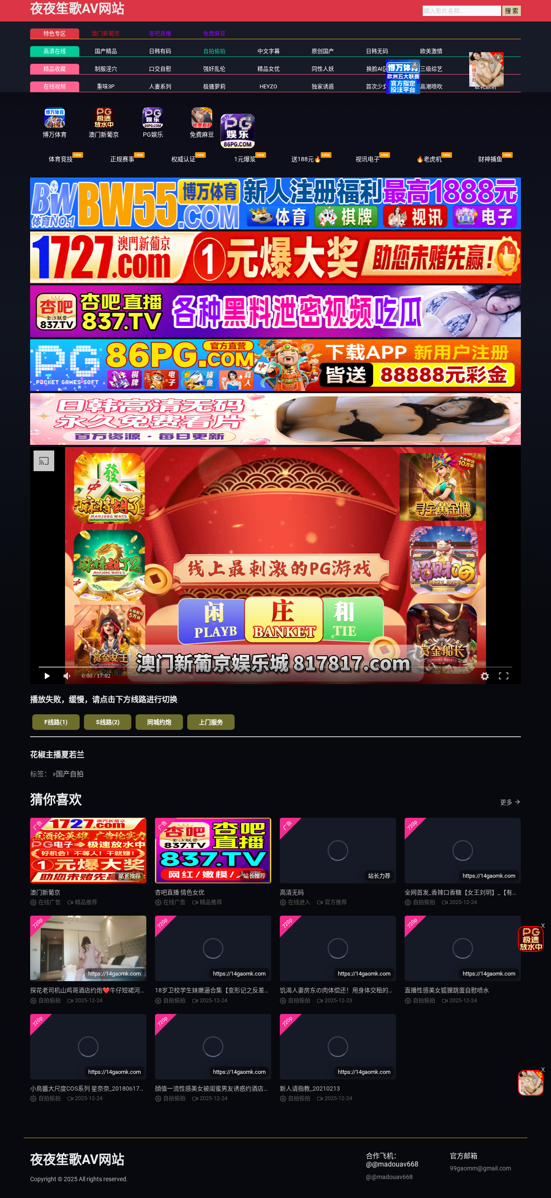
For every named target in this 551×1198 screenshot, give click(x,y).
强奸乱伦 (214, 69)
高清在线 (54, 51)
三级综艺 (431, 69)
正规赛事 (122, 159)
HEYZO (268, 86)
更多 (506, 802)
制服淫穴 (106, 69)
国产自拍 (70, 774)
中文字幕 (268, 51)
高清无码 (292, 892)
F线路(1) (56, 722)
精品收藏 (54, 69)
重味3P (106, 86)
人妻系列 (160, 86)
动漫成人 (485, 69)
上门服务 (211, 722)
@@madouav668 (389, 1176)
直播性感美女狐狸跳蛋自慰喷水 (447, 990)
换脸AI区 (377, 69)
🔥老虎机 (429, 159)
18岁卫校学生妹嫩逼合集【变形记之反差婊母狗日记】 (227, 990)
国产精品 (106, 51)
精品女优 (268, 69)
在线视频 (54, 86)
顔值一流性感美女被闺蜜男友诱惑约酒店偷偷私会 (221, 1088)
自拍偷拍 (214, 51)
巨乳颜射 (485, 86)
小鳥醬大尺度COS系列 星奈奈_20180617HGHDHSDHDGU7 (109, 1088)
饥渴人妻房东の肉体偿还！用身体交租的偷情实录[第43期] (357, 990)
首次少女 (377, 86)
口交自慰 (160, 69)
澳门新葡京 (45, 892)
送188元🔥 (306, 159)
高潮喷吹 (431, 86)
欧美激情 (431, 51)
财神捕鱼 (490, 159)
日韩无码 (377, 51)
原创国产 (323, 51)
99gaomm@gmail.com (480, 1168)
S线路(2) (108, 722)
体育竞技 (61, 159)
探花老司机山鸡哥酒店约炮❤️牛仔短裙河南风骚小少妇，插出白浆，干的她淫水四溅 (142, 990)
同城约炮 (159, 722)
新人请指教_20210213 (310, 1088)
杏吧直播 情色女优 (179, 892)
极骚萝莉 (214, 86)
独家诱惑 (323, 86)
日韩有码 (160, 51)
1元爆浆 (245, 159)
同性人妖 (323, 69)
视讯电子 (368, 159)
